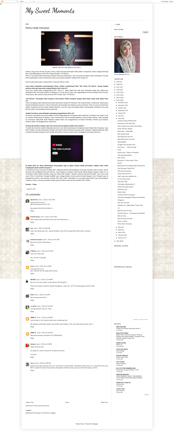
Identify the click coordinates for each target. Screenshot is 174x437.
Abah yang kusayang (124, 171)
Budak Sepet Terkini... (122, 357)
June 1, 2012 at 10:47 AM (51, 239)
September (121, 110)
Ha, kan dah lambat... (124, 179)
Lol (119, 208)
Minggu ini (121, 200)
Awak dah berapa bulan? (126, 187)
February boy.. (120, 384)
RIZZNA (33, 279)
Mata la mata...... (123, 216)
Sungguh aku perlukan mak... (127, 144)
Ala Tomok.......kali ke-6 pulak (127, 147)
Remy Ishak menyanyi (125, 224)
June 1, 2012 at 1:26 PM (42, 294)
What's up (119, 344)
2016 (118, 89)
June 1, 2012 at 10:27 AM (46, 199)
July (119, 116)
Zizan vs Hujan (122, 221)
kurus (32, 266)
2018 (118, 84)
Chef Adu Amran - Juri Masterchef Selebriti (131, 213)
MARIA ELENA (121, 343)
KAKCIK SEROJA (122, 355)
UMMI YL (33, 317)
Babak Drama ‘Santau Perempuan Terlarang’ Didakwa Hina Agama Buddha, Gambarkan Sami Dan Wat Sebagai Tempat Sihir (130, 336)
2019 (118, 82)
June (120, 118)
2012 (118, 100)
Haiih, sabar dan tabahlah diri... (128, 176)
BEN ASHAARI (121, 327)
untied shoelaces (121, 363)
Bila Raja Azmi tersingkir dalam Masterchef (131, 165)
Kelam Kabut (122, 192)
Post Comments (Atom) (41, 405)
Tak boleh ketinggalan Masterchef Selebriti (131, 197)
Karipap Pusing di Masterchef (127, 121)
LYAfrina (33, 251)
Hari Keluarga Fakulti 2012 (126, 168)
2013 (118, 97)
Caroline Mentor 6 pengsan (126, 195)
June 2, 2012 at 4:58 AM (43, 363)
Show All (146, 394)
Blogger (95, 424)
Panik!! (120, 163)
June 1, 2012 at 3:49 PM (45, 317)
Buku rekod (121, 157)
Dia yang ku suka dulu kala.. (127, 123)
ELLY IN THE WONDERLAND (126, 368)
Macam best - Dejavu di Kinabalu (128, 152)
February (121, 235)
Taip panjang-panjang (125, 155)
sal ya (32, 363)
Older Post (104, 402)
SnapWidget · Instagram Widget (140, 319)
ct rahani (33, 306)
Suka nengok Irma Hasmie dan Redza (130, 126)
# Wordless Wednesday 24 (126, 184)
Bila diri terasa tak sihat (125, 218)
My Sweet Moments (50, 10)
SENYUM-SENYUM (122, 374)
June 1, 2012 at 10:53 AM (45, 251)
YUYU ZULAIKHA (122, 349)
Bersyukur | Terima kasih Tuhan (128, 160)
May (119, 227)
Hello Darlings (120, 351)
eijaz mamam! (120, 390)
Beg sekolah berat (123, 134)
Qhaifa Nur (34, 199)
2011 (118, 241)
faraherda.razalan (36, 239)
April (119, 230)
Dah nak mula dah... (124, 202)
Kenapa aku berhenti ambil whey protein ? (128, 328)
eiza (31, 228)
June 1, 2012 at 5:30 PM (44, 344)
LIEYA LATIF (120, 389)
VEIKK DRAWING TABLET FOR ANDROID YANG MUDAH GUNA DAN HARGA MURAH (129, 377)
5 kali (119, 150)
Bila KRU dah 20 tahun (125, 210)
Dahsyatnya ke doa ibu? (125, 136)
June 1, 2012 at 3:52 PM (45, 332)
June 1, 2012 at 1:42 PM (45, 306)
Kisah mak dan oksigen (125, 128)
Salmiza (33, 344)
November (121, 105)
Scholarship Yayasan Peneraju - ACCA (127, 370)
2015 (118, 92)
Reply (32, 211)
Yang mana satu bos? (125, 173)
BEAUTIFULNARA (122, 333)
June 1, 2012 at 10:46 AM (42, 228)
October (121, 108)
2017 (118, 87)
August (120, 113)
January (121, 238)
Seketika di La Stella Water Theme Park (130, 205)
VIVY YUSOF (120, 362)
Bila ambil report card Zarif (126, 139)
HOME (118, 24)
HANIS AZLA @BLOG (123, 382)
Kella (32, 294)
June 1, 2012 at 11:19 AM (43, 266)
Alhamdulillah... (122, 142)
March (120, 232)
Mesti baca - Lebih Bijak (125, 131)
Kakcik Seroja (35, 217)
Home (67, 402)
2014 (118, 95)
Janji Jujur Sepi (122, 181)
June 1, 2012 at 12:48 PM (44, 279)
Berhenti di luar (122, 189)
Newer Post (29, 402)
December (121, 102)
